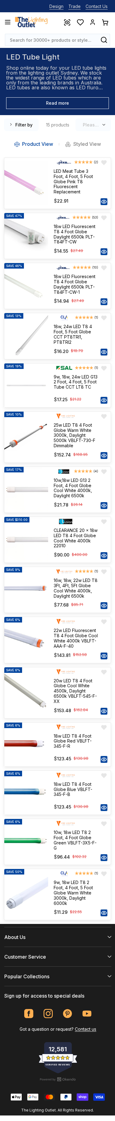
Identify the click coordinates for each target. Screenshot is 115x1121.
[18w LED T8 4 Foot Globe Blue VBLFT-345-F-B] (26, 793)
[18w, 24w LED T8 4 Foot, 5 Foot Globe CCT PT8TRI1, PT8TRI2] (26, 336)
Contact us (85, 1029)
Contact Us (97, 6)
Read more (57, 103)
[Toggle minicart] (105, 22)
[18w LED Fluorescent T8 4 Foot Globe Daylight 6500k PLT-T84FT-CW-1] (26, 286)
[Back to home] (31, 22)
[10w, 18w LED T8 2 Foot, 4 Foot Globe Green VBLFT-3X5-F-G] (26, 842)
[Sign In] (92, 22)
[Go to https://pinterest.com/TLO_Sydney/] (67, 1013)
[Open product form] (104, 201)
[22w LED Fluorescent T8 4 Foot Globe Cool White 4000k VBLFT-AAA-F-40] (26, 640)
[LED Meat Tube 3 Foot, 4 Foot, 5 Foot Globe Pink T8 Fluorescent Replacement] (26, 183)
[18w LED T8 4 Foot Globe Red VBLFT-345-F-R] (26, 744)
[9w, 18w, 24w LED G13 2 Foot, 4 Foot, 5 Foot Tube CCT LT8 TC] (26, 385)
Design (56, 6)
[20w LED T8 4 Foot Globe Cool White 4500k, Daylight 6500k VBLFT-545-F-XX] (26, 692)
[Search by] (104, 40)
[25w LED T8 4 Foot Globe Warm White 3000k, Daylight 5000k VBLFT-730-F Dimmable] (26, 437)
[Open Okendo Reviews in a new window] (58, 1079)
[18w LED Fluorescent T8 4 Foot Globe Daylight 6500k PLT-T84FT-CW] (26, 236)
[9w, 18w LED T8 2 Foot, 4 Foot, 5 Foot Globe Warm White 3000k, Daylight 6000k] (26, 894)
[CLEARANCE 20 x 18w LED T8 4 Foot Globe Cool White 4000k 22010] (26, 540)
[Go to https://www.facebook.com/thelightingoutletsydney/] (29, 1013)
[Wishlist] (80, 22)
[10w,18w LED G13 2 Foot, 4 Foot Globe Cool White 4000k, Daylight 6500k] (26, 490)
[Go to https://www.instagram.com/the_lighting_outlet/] (48, 1013)
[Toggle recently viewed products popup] (67, 22)
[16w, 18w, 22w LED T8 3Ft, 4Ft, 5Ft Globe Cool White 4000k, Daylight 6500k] (26, 590)
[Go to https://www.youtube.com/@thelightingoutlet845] (87, 1013)
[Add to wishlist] (104, 163)
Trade (74, 6)
